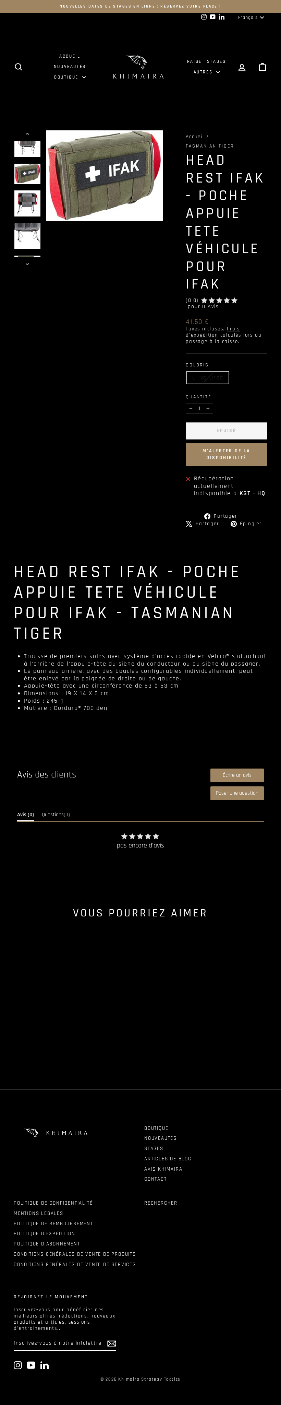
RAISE (194, 61)
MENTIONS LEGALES (38, 1213)
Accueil (195, 136)
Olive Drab (207, 378)
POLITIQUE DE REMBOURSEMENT (53, 1223)
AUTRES (204, 72)
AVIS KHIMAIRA (163, 1169)
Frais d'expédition (213, 332)
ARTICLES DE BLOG (168, 1159)
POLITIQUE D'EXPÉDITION (44, 1233)
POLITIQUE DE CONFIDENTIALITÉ (53, 1203)
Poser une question (237, 793)
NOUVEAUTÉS (70, 66)
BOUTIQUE (67, 77)
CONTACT (155, 1179)
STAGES (216, 61)
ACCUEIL (69, 56)
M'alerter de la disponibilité (227, 454)
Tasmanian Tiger (210, 146)
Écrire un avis (237, 775)
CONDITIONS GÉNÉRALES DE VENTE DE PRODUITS (75, 1254)
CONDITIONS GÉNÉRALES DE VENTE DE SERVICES (75, 1264)
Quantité (198, 397)
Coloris (197, 365)
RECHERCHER (161, 1203)
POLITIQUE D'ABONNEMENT (47, 1244)
